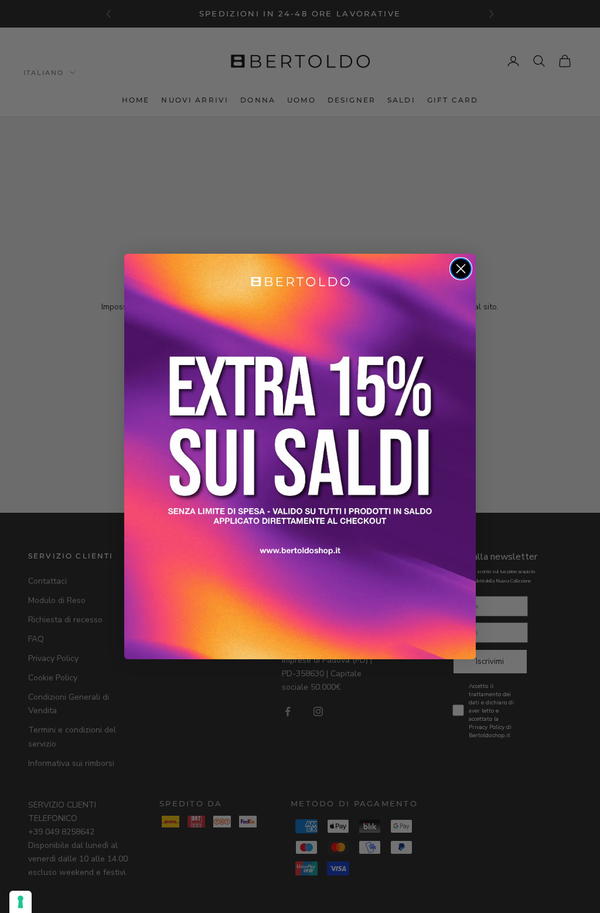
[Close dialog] (461, 268)
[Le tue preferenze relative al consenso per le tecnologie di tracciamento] (20, 902)
